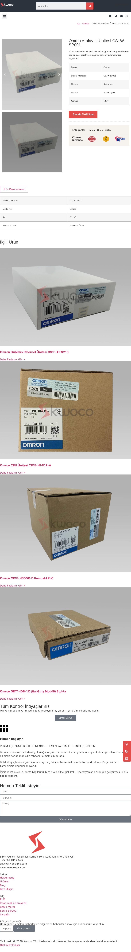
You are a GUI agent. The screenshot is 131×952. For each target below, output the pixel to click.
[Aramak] (89, 6)
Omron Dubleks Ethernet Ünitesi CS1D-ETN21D (34, 352)
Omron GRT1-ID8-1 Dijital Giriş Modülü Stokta (33, 691)
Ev (78, 23)
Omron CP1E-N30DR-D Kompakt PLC (27, 578)
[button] (4, 16)
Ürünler (85, 23)
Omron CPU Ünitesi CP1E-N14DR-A (25, 465)
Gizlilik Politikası (10, 945)
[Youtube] (121, 16)
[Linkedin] (110, 16)
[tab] (14, 189)
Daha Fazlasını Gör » (12, 359)
